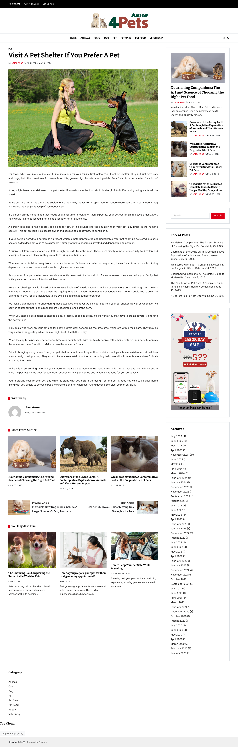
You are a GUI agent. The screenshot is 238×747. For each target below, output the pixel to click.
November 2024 (180, 454)
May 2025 (176, 445)
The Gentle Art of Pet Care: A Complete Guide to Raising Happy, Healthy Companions (205, 187)
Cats (97, 38)
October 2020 (179, 616)
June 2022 (177, 546)
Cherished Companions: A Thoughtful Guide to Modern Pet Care (205, 167)
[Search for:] (189, 216)
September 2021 (180, 583)
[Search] (228, 38)
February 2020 (179, 648)
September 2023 (180, 496)
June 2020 (177, 629)
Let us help (48, 4)
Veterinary (157, 38)
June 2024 (177, 459)
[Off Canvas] (10, 38)
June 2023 (177, 510)
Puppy (12, 709)
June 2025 (177, 441)
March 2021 (177, 602)
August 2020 (178, 620)
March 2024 (178, 473)
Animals (85, 38)
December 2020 (180, 611)
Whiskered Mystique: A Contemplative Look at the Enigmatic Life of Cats (134, 478)
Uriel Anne (17, 63)
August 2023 (178, 500)
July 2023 (176, 505)
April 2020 (176, 639)
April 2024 (177, 468)
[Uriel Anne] (14, 412)
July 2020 (176, 625)
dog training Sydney (12, 733)
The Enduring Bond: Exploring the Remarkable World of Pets (29, 574)
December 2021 (180, 570)
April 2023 (176, 519)
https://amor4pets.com (35, 412)
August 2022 (178, 537)
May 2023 (176, 514)
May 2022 (176, 551)
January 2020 (178, 653)
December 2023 (180, 487)
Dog (106, 38)
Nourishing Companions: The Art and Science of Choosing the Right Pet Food (31, 478)
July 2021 (176, 588)
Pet (115, 38)
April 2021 (176, 597)
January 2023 (178, 528)
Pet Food (140, 38)
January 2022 (178, 565)
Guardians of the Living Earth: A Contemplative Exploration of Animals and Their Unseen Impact (83, 480)
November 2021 (180, 574)
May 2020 (176, 634)
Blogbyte (43, 742)
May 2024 (176, 463)
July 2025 (176, 436)
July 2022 (176, 542)
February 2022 (179, 560)
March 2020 (178, 643)
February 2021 (179, 607)
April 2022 (176, 556)
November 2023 (180, 491)
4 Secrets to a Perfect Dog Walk (189, 295)
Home (73, 38)
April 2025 (176, 450)
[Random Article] (223, 38)
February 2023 (179, 524)
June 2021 (176, 593)
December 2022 (180, 533)
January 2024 (179, 482)
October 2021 (178, 579)
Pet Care (126, 38)
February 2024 (179, 477)
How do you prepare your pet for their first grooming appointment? (83, 574)
